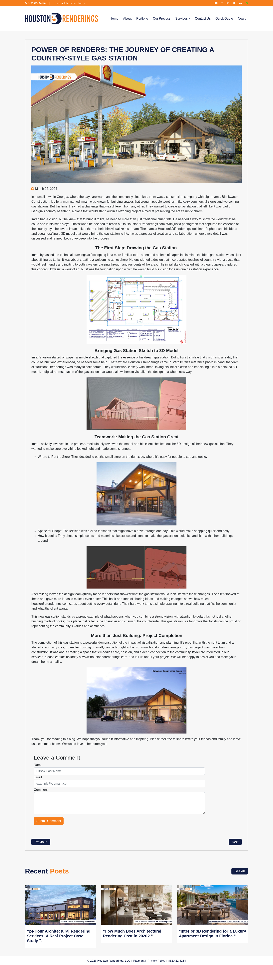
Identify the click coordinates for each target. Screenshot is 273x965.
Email (38, 777)
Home (114, 18)
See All (240, 871)
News (242, 18)
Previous (41, 842)
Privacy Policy (156, 960)
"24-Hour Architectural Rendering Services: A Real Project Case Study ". (58, 936)
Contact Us (203, 18)
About (127, 18)
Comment (41, 789)
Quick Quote (224, 18)
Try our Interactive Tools (69, 3)
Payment (138, 960)
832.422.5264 (36, 3)
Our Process (161, 18)
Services (181, 18)
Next (235, 842)
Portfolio (142, 18)
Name (38, 765)
